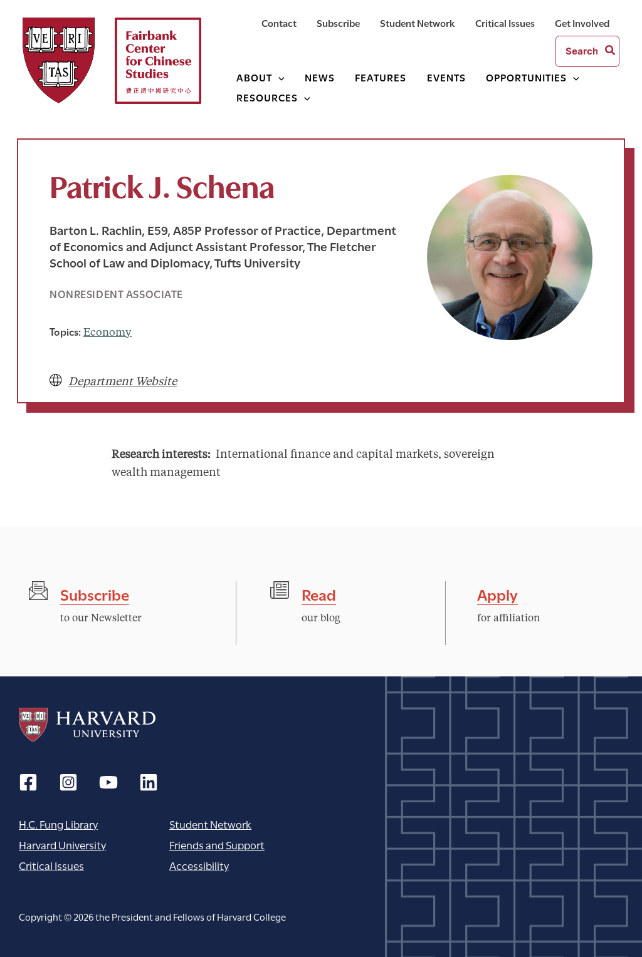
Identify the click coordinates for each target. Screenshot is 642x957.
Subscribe (94, 593)
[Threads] (68, 782)
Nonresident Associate (116, 293)
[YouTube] (108, 782)
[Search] (611, 51)
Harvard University (87, 725)
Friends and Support (217, 844)
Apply (497, 593)
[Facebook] (28, 782)
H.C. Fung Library (58, 824)
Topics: (65, 331)
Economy (107, 333)
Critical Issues (51, 865)
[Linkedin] (148, 782)
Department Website (122, 382)
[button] (278, 77)
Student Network (210, 824)
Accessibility (199, 865)
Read (319, 593)
